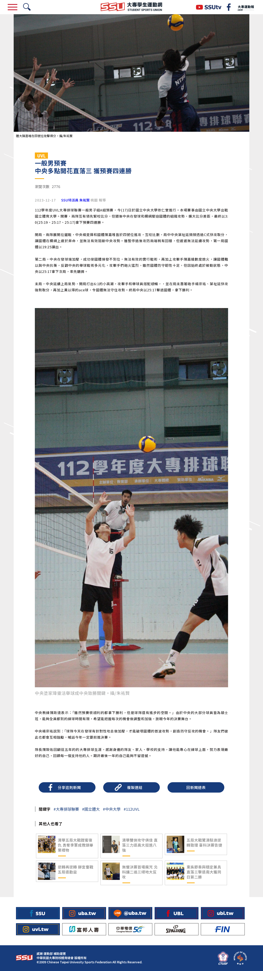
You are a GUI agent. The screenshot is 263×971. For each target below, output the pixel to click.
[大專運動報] (245, 7)
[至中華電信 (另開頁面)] (130, 929)
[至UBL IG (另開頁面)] (223, 913)
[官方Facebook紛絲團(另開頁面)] (229, 7)
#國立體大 (91, 809)
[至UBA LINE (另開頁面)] (130, 913)
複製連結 (134, 787)
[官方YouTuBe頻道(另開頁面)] (208, 7)
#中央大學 (112, 809)
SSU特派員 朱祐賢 (75, 200)
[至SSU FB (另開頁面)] (38, 913)
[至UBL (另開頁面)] (177, 913)
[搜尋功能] (27, 7)
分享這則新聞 (69, 787)
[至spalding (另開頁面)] (177, 929)
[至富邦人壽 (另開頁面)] (84, 929)
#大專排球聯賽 (66, 809)
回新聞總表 (196, 787)
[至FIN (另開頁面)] (223, 929)
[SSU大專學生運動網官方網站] (131, 7)
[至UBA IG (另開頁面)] (84, 913)
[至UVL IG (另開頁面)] (38, 929)
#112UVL (132, 809)
